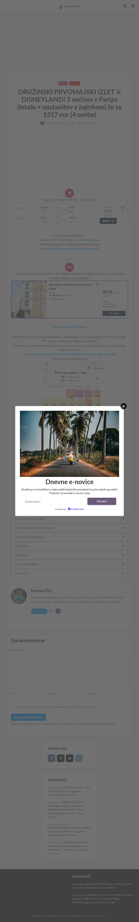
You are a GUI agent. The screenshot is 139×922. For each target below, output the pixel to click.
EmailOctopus (77, 509)
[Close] (124, 406)
